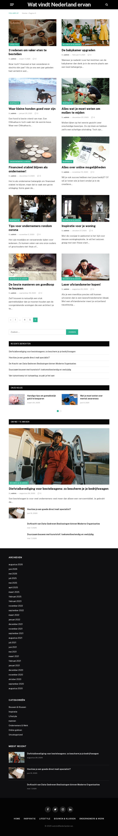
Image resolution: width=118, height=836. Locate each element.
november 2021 (16, 629)
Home (24, 13)
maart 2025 (14, 592)
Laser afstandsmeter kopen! (81, 284)
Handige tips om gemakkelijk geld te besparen (41, 397)
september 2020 (16, 684)
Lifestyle (14, 44)
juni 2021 (13, 647)
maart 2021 (14, 656)
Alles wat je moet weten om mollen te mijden (81, 110)
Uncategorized (16, 735)
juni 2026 (13, 569)
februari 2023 (15, 601)
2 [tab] (60, 411)
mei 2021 (13, 652)
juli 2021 (12, 642)
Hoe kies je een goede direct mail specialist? (29, 357)
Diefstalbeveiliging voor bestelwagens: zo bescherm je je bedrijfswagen (42, 351)
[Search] (106, 4)
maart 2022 (14, 615)
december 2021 (16, 624)
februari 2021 (15, 661)
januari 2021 (14, 665)
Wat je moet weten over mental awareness (91, 397)
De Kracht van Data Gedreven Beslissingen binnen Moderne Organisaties (42, 363)
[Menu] (12, 4)
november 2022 (16, 606)
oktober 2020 (15, 679)
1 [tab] (57, 411)
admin (13, 59)
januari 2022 (14, 619)
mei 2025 (13, 583)
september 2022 (16, 610)
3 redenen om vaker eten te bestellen (28, 52)
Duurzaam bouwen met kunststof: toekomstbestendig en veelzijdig (40, 369)
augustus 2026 (16, 564)
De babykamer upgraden (78, 50)
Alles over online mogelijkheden (84, 167)
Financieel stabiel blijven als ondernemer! (28, 169)
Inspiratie (14, 103)
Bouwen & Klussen (71, 44)
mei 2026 (13, 574)
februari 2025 (15, 597)
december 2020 (16, 670)
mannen (12, 721)
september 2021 (16, 633)
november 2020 (16, 675)
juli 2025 (13, 578)
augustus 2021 (15, 638)
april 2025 (13, 587)
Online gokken (15, 730)
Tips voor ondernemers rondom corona (30, 228)
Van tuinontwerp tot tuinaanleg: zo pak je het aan (32, 376)
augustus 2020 (16, 688)
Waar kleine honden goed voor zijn (32, 108)
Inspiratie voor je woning (79, 226)
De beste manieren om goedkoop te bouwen (31, 286)
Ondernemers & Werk (20, 161)
